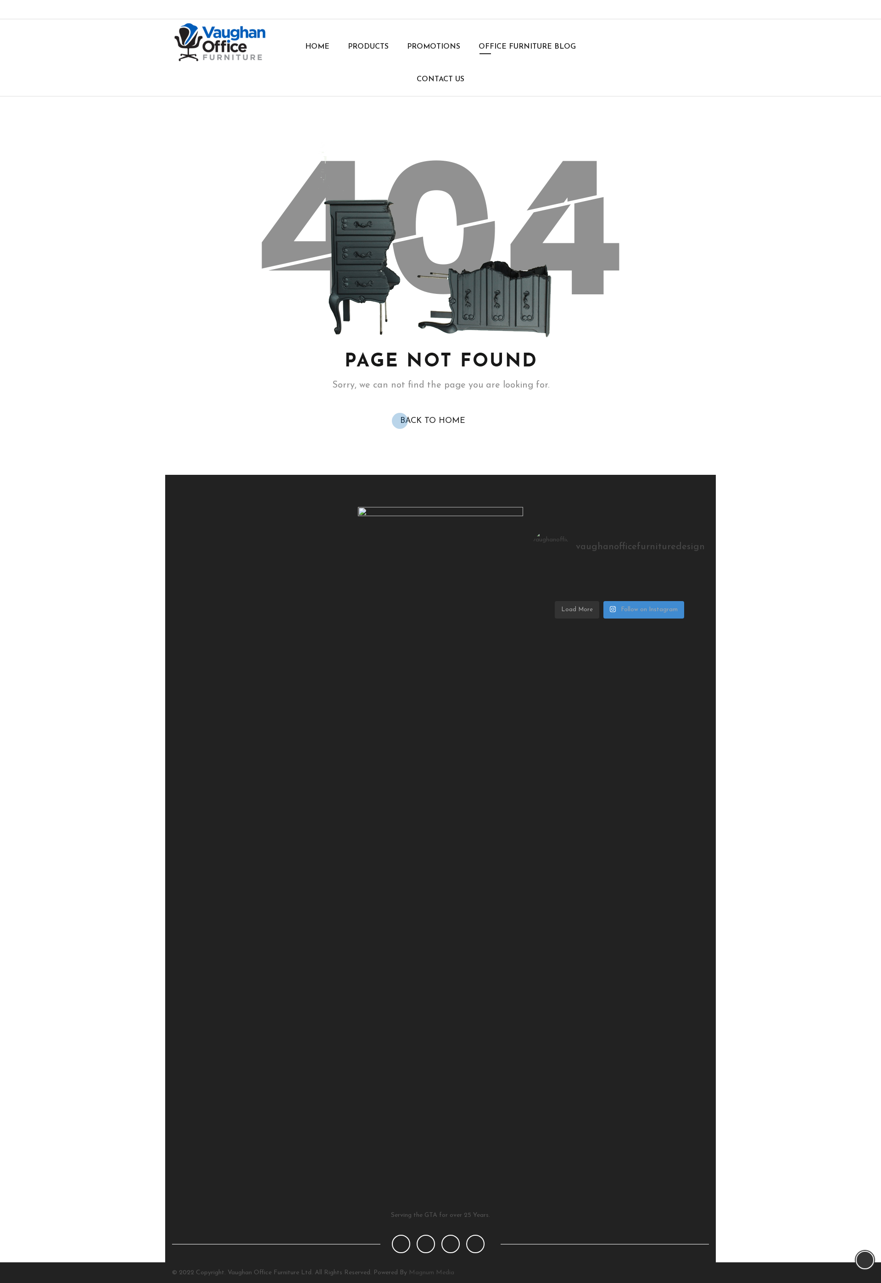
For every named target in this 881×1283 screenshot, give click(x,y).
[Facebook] (652, 9)
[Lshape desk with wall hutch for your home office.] (620, 578)
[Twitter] (667, 9)
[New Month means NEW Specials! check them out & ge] (620, 590)
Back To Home (432, 421)
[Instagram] (682, 9)
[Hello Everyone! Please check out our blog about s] (561, 590)
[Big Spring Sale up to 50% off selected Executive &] (561, 578)
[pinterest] (450, 1244)
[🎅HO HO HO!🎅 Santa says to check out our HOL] (677, 578)
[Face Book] (401, 1244)
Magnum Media (431, 1272)
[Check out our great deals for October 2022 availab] (677, 590)
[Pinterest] (698, 9)
